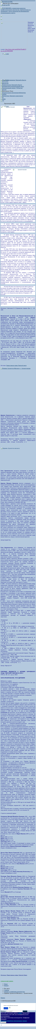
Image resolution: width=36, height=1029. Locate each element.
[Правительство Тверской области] (11, 85)
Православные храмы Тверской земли (16, 365)
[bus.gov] (3, 89)
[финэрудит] (5, 83)
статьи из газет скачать (7, 981)
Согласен (3, 1022)
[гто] (2, 100)
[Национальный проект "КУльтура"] (12, 88)
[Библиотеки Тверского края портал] (12, 96)
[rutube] (3, 99)
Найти (25, 1011)
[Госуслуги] (4, 81)
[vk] (2, 97)
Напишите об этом (6, 1008)
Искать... (3, 1011)
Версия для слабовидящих (10, 3)
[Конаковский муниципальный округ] (12, 86)
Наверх (3, 998)
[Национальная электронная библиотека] (13, 92)
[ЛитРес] (3, 94)
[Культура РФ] (5, 5)
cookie (20, 1013)
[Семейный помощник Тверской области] (13, 80)
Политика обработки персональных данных (14, 1021)
